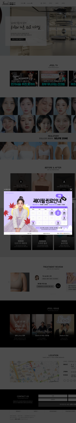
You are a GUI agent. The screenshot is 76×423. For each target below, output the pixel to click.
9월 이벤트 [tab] (29, 233)
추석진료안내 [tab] (12, 233)
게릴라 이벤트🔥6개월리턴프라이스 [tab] (63, 233)
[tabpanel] (38, 211)
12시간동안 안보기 (7, 189)
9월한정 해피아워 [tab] (46, 233)
